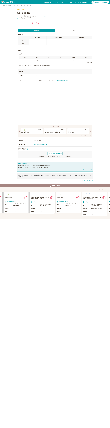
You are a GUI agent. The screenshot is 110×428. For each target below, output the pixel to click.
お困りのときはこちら (83, 2)
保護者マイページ (64, 2)
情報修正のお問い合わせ (86, 180)
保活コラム (73, 2)
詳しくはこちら (87, 169)
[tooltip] (23, 149)
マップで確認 (42, 16)
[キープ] (25, 197)
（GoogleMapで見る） (60, 80)
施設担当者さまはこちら (101, 2)
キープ (56, 2)
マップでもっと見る (84, 135)
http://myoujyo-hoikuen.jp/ (40, 144)
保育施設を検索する (49, 2)
